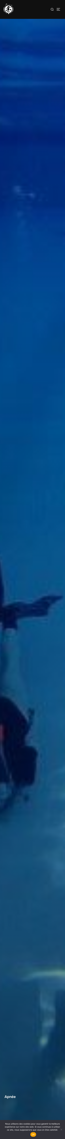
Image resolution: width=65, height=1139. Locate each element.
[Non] (61, 1129)
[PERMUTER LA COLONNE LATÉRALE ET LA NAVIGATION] (59, 9)
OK (33, 1134)
